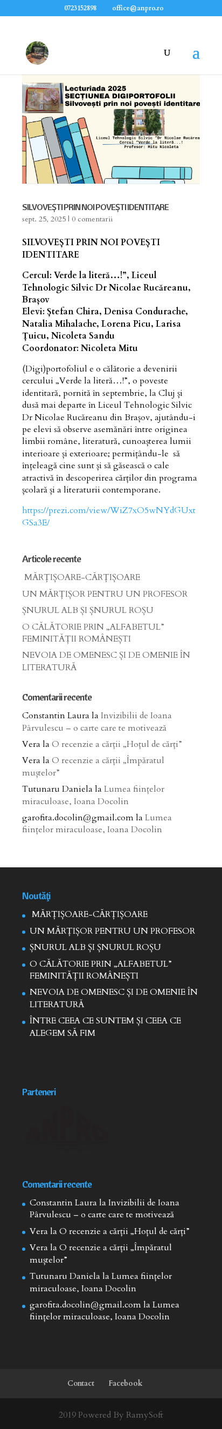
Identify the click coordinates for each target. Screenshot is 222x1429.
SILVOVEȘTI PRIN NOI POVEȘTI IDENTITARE (95, 206)
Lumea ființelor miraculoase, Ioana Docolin (93, 795)
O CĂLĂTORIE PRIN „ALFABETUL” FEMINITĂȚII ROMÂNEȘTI (93, 633)
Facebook (125, 1383)
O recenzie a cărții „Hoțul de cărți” (117, 744)
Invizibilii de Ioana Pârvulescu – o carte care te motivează (97, 721)
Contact (80, 1383)
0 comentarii (92, 219)
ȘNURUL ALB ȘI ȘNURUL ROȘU (88, 610)
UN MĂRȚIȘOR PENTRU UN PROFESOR (105, 594)
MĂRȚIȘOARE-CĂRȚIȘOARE (81, 577)
